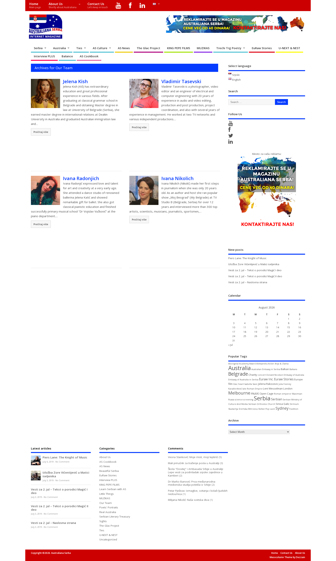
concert (262, 375)
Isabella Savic (251, 384)
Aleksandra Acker (265, 363)
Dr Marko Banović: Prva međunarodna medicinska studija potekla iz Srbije (191, 483)
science (239, 399)
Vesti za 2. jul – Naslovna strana (247, 282)
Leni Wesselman (273, 388)
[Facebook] (130, 5)
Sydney (282, 408)
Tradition (293, 409)
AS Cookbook (89, 56)
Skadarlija (233, 409)
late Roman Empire (252, 388)
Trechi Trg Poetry (228, 48)
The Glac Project (148, 48)
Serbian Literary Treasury (114, 516)
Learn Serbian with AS (112, 489)
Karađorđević (235, 388)
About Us (62, 5)
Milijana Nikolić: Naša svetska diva (188, 500)
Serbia (38, 48)
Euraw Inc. (266, 379)
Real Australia (107, 512)
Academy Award (247, 363)
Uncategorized (108, 539)
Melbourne (239, 393)
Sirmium (294, 404)
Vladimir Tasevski (181, 81)
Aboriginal (233, 363)
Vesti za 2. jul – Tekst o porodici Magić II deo (255, 276)
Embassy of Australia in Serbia (243, 379)
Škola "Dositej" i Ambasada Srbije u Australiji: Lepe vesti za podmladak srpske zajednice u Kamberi (195, 472)
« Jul (230, 345)
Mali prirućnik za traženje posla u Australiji (193, 463)
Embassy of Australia (294, 375)
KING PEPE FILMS (178, 48)
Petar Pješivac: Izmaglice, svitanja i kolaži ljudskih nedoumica (198, 492)
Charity (252, 374)
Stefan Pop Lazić (266, 409)
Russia (231, 399)
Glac (235, 384)
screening (248, 399)
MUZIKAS (203, 48)
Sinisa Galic (282, 404)
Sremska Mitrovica (248, 409)
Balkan (285, 369)
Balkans (293, 369)
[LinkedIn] (142, 5)
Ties (79, 48)
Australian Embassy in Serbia (265, 369)
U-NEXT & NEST (289, 48)
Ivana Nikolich (177, 178)
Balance (67, 56)
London (287, 388)
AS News (124, 48)
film (230, 384)
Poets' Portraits (108, 507)
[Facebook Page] (230, 130)
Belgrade (238, 373)
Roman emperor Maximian (288, 393)
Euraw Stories (284, 379)
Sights (103, 521)
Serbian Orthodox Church (261, 404)
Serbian (276, 399)
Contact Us (98, 5)
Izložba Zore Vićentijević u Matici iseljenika (253, 264)
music (255, 393)
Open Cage (266, 393)
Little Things (106, 494)
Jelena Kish (75, 81)
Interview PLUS (44, 56)
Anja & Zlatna (282, 363)
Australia (59, 48)
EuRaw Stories (262, 48)
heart (241, 384)
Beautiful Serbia (109, 471)
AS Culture (100, 48)
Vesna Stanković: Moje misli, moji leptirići (193, 457)
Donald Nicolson (274, 375)
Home (35, 5)
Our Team (105, 503)
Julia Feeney (285, 384)
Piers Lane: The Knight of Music (247, 258)
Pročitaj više (40, 131)
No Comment (62, 461)
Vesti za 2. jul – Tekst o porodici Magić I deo (255, 270)
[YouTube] (118, 5)
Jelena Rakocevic (268, 384)
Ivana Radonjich (81, 178)
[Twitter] (231, 136)
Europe (298, 379)
